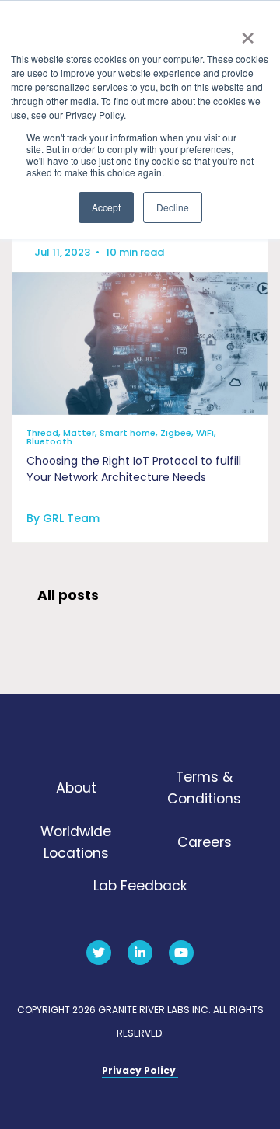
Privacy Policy (140, 1070)
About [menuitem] (76, 788)
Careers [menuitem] (204, 842)
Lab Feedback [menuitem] (140, 885)
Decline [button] (172, 207)
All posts (68, 595)
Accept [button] (106, 207)
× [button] (247, 32)
